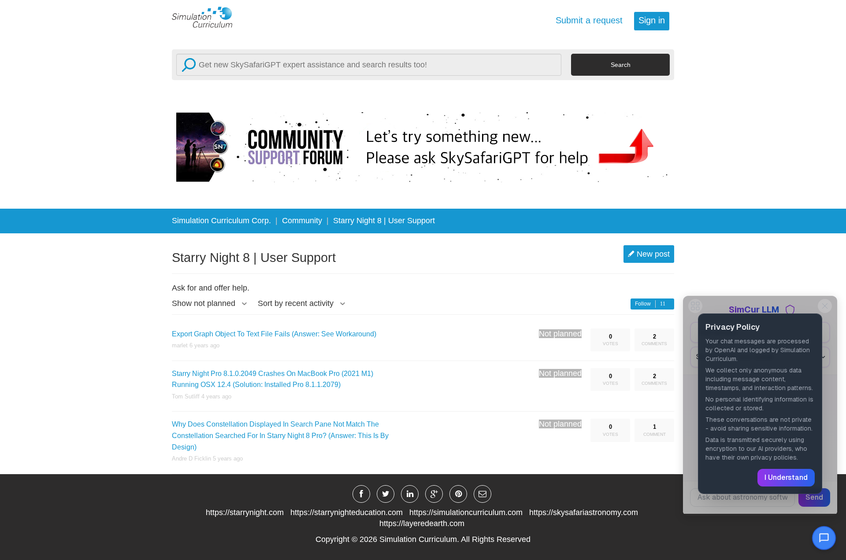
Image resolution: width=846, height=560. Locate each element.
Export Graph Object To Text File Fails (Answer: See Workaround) (274, 334)
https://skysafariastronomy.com (583, 512)
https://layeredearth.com (421, 523)
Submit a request (589, 20)
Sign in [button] (651, 20)
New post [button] (653, 254)
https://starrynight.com (245, 512)
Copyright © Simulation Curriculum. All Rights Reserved (423, 539)
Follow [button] (643, 304)
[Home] (207, 16)
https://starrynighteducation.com (346, 512)
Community (302, 220)
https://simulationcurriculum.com (466, 512)
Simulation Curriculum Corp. (221, 220)
